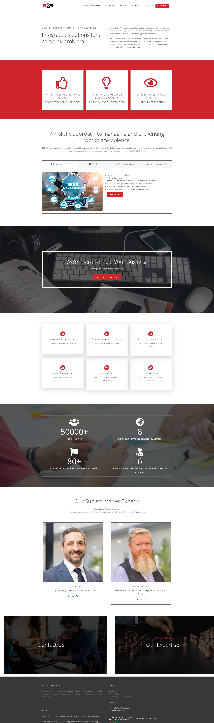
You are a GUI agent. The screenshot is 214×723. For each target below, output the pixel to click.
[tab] (60, 164)
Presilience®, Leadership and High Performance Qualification (122, 718)
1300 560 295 (119, 702)
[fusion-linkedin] (69, 596)
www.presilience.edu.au (146, 718)
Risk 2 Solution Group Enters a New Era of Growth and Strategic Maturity (71, 716)
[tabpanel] (107, 192)
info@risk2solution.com (123, 708)
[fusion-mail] (73, 596)
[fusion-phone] (77, 596)
